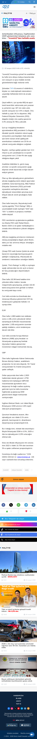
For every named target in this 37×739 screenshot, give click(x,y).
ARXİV (18, 701)
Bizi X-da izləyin (10, 540)
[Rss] (28, 708)
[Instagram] (12, 708)
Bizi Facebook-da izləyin (12, 534)
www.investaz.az (23, 457)
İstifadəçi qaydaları (12, 733)
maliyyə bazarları (17, 470)
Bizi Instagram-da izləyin (12, 524)
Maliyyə (32, 13)
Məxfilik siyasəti (25, 733)
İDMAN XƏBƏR (18, 479)
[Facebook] (9, 708)
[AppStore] (25, 725)
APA (12, 88)
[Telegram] (22, 708)
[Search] (29, 2)
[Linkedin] (25, 708)
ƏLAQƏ (18, 698)
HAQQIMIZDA (18, 695)
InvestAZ (6, 470)
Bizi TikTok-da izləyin (11, 529)
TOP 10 (18, 704)
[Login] (34, 2)
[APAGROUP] (18, 720)
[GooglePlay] (12, 725)
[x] (15, 708)
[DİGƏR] (34, 7)
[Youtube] (18, 708)
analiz (27, 470)
